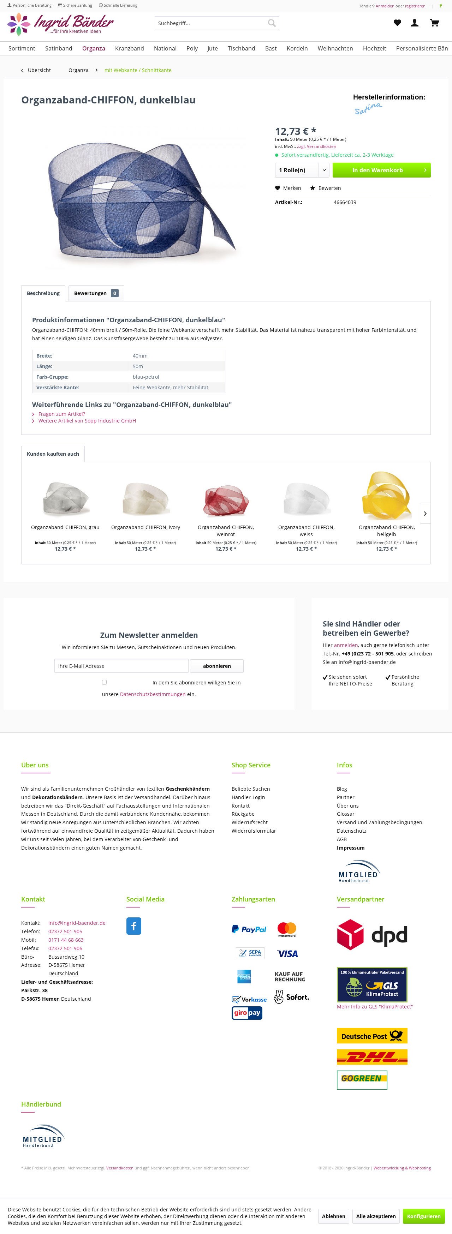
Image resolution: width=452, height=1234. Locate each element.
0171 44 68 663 (66, 939)
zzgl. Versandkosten (316, 146)
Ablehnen (333, 1216)
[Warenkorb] (437, 23)
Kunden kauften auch (53, 453)
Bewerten (329, 188)
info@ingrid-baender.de (77, 922)
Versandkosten (119, 1167)
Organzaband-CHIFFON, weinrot (226, 531)
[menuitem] (217, 26)
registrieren (415, 5)
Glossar (346, 813)
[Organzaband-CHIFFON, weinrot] (226, 495)
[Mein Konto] (416, 23)
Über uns (348, 805)
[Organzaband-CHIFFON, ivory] (146, 495)
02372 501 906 (65, 948)
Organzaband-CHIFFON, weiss (306, 531)
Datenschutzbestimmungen (153, 694)
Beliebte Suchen (251, 788)
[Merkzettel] (397, 23)
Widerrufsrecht (250, 822)
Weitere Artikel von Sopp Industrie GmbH (86, 420)
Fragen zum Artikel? (61, 414)
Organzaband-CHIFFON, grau (65, 527)
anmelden (346, 645)
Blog (342, 788)
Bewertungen (95, 293)
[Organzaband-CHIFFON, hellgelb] (387, 495)
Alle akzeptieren (376, 1216)
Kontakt (241, 805)
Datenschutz (352, 830)
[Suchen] (271, 23)
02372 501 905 (65, 931)
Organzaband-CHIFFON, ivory (145, 527)
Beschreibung (43, 293)
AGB (342, 839)
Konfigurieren (424, 1216)
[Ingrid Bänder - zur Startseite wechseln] (60, 24)
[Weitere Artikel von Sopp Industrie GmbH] (392, 106)
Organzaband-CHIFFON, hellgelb (387, 531)
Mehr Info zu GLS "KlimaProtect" (375, 1006)
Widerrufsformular (254, 830)
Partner (346, 797)
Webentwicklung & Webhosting (402, 1167)
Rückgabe (243, 813)
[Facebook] (441, 5)
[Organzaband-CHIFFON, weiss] (306, 495)
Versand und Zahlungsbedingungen (379, 822)
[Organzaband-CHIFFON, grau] (65, 495)
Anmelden (385, 5)
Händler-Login (248, 797)
